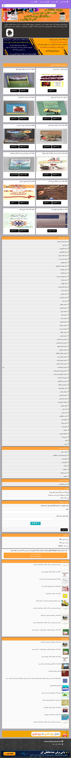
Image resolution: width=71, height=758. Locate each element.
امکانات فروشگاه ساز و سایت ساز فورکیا (58, 495)
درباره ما (53, 2)
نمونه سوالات (63, 473)
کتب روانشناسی (63, 484)
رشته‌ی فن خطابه (62, 384)
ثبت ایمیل (64, 530)
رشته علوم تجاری (62, 388)
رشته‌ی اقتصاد (63, 322)
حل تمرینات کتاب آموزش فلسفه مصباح (52, 700)
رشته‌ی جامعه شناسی (61, 363)
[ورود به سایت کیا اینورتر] (35, 753)
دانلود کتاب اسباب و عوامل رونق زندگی (25, 69)
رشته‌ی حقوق (63, 304)
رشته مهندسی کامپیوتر (61, 266)
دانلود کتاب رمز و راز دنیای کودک (26, 97)
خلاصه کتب (64, 462)
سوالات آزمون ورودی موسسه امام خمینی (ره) (50, 579)
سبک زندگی (64, 423)
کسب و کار (64, 412)
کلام (66, 440)
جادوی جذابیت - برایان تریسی (60, 69)
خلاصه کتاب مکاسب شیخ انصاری (53, 593)
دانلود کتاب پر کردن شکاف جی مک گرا (58, 181)
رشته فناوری (64, 262)
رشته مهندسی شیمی (61, 276)
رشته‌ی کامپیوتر (63, 395)
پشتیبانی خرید (43, 2)
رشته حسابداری (63, 398)
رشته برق (64, 301)
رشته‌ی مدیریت (63, 329)
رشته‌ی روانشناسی (62, 367)
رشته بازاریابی (63, 297)
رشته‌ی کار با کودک (62, 377)
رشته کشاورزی (63, 248)
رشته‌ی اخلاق (63, 332)
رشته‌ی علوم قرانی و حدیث (60, 374)
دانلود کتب (64, 459)
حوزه (65, 444)
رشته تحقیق (64, 294)
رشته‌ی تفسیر (63, 336)
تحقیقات (65, 469)
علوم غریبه (64, 426)
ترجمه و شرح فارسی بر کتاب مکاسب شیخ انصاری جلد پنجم (47, 608)
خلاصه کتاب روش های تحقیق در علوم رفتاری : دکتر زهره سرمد (46, 629)
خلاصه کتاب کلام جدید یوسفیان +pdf (52, 714)
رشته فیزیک (64, 280)
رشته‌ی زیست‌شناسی (61, 342)
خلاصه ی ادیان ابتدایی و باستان (27, 181)
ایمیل (67, 509)
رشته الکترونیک (63, 252)
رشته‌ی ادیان (64, 318)
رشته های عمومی (62, 255)
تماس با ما (32, 2)
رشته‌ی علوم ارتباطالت (61, 353)
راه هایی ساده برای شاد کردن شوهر (59, 97)
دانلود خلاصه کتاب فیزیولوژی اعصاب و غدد (51, 586)
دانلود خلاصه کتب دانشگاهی (60, 455)
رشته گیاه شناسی (62, 287)
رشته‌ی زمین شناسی (62, 339)
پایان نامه (64, 409)
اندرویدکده (64, 437)
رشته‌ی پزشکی (63, 325)
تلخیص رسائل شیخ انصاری (54, 671)
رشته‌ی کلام (64, 315)
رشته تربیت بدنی (63, 259)
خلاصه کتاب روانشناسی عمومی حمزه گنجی (50, 615)
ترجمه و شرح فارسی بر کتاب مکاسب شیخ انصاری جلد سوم (47, 622)
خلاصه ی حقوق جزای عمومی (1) (59, 209)
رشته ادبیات (64, 290)
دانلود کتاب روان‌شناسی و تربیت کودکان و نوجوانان (22, 153)
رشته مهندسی (63, 269)
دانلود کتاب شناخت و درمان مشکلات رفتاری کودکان (54, 153)
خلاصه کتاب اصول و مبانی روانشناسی (52, 707)
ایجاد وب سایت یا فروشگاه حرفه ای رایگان (35, 555)
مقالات (65, 466)
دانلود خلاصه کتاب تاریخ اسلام (27, 209)
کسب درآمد (64, 452)
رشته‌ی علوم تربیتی (62, 356)
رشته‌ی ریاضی (63, 391)
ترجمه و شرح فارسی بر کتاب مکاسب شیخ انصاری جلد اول (47, 564)
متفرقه (65, 430)
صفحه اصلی (63, 2)
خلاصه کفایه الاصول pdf (55, 685)
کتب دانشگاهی (63, 416)
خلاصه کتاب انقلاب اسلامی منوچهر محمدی (51, 571)
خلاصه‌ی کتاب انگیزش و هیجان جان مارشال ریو (50, 663)
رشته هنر (64, 245)
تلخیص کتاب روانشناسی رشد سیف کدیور (51, 692)
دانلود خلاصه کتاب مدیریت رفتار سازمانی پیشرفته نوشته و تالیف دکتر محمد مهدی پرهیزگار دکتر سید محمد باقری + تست (33, 678)
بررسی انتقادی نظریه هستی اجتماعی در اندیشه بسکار (48, 600)
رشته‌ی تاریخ (64, 311)
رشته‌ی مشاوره (63, 349)
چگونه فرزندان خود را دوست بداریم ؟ (26, 125)
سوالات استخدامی (62, 402)
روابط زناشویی (63, 433)
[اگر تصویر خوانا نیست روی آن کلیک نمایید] (35, 523)
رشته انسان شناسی (62, 241)
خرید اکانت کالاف (64, 498)
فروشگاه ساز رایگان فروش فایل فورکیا (59, 492)
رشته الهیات (64, 283)
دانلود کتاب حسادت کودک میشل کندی (57, 125)
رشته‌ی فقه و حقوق (62, 346)
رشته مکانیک (64, 273)
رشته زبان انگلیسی (62, 381)
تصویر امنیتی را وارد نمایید (62, 516)
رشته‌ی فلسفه (63, 308)
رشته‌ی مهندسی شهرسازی (60, 370)
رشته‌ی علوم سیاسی (62, 360)
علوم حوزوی (64, 405)
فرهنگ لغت (64, 419)
